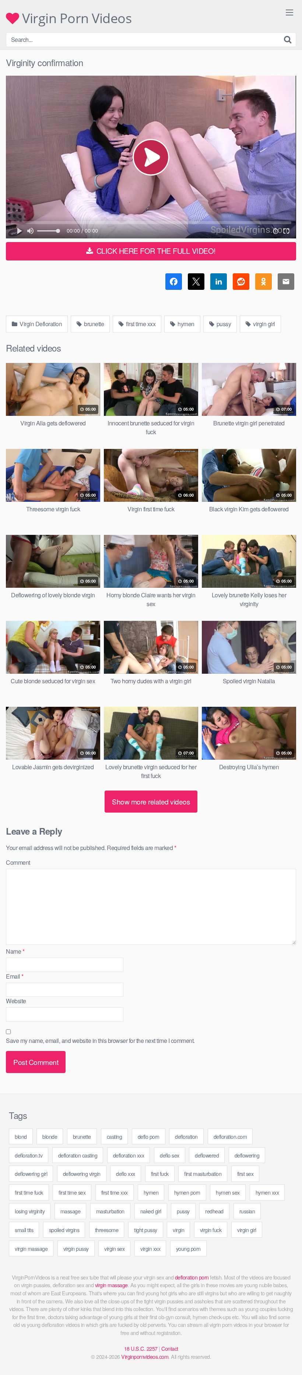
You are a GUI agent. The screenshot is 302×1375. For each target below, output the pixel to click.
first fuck (160, 1173)
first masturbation (202, 1173)
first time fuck (29, 1192)
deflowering (247, 1155)
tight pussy (145, 1230)
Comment (18, 862)
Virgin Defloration (40, 324)
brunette (93, 324)
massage (70, 1211)
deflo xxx (125, 1173)
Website (16, 1001)
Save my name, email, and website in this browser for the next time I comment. (100, 1040)
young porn (188, 1248)
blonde (49, 1136)
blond (21, 1136)
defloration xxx (128, 1155)
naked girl (150, 1211)
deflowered (207, 1155)
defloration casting (78, 1155)
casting (114, 1136)
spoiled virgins (64, 1230)
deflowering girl (31, 1173)
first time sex (72, 1192)
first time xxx (140, 324)
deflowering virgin (82, 1173)
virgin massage (31, 1248)
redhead (214, 1211)
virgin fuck (211, 1230)
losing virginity (30, 1211)
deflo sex (169, 1155)
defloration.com (230, 1136)
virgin (178, 1230)
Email (15, 976)
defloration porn (192, 1277)
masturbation (110, 1211)
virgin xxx (150, 1248)
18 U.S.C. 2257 (141, 1348)
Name (15, 951)
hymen (185, 324)
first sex (245, 1173)
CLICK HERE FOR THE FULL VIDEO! (155, 250)
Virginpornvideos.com (144, 1356)
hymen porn (187, 1192)
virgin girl (263, 324)
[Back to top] (282, 1351)
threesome (107, 1230)
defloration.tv (28, 1155)
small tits (24, 1230)
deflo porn (148, 1136)
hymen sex (228, 1192)
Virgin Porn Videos (75, 18)
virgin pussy (76, 1248)
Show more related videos (151, 801)
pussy (223, 324)
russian (247, 1211)
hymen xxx (267, 1192)
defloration (186, 1136)
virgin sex (114, 1248)
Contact (169, 1348)
